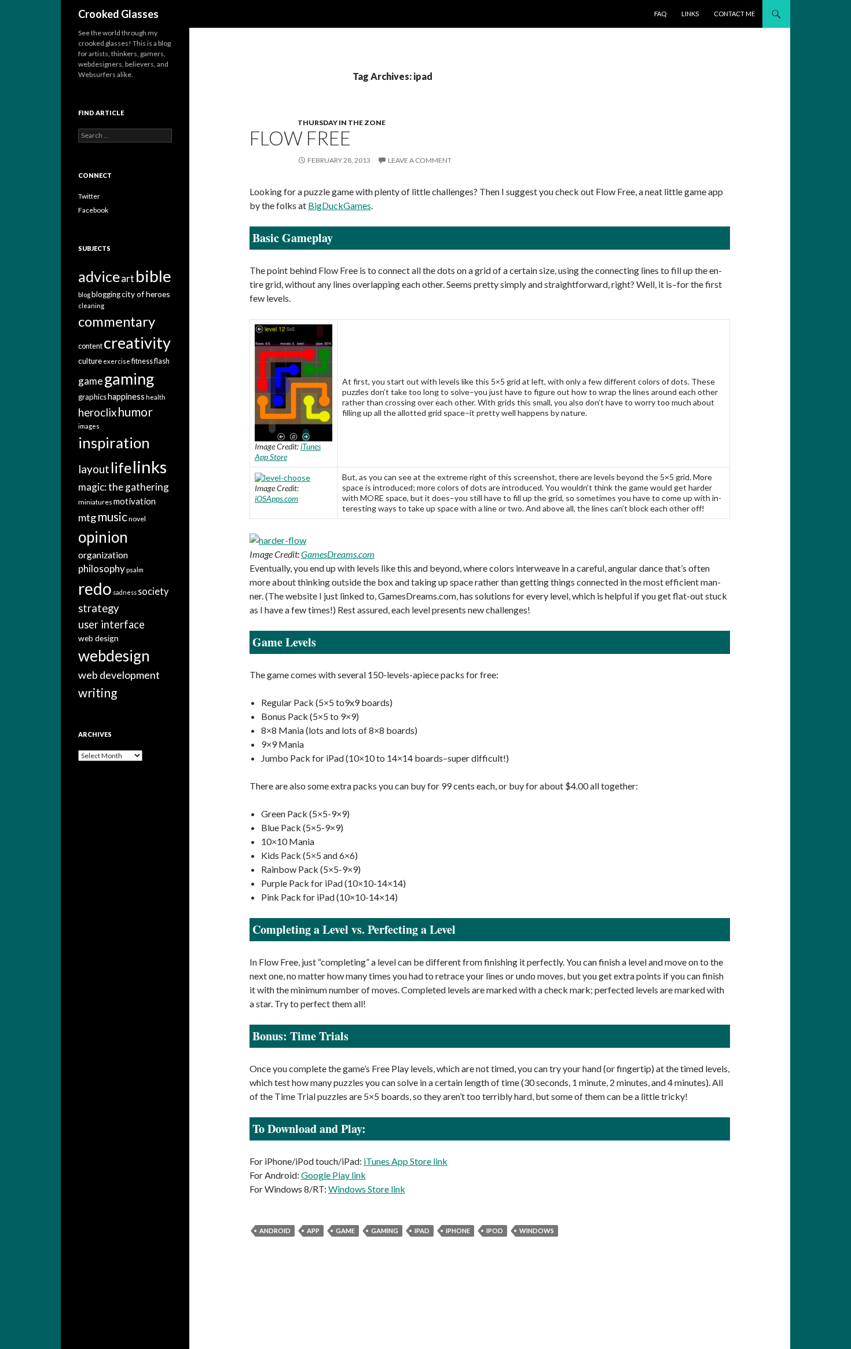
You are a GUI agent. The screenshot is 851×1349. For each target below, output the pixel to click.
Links (690, 13)
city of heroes (146, 294)
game (345, 1230)
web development (119, 674)
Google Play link (333, 1174)
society (153, 591)
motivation (134, 501)
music (112, 516)
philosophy (101, 568)
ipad (422, 1230)
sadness (125, 592)
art (127, 278)
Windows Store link (366, 1188)
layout (93, 469)
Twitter (89, 196)
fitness (142, 361)
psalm (135, 569)
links (150, 466)
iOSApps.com (276, 498)
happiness (126, 396)
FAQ (660, 13)
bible (153, 276)
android (275, 1230)
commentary (116, 321)
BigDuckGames (339, 205)
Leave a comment (420, 160)
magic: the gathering (123, 487)
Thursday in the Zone (342, 122)
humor (135, 412)
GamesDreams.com (338, 554)
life (121, 467)
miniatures (95, 502)
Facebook (93, 210)
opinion (103, 537)
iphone (458, 1230)
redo (95, 588)
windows (536, 1230)
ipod (494, 1230)
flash (162, 361)
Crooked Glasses (118, 14)
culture (90, 360)
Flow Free (300, 137)
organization (103, 555)
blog (84, 294)
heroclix (97, 412)
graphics (92, 396)
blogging (105, 294)
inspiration (114, 442)
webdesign (114, 655)
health (156, 397)
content (90, 346)
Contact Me (734, 13)
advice (99, 276)
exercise (116, 361)
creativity (137, 342)
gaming (384, 1230)
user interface (111, 624)
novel (137, 518)
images (89, 426)
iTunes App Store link (405, 1161)
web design (98, 638)
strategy (98, 608)
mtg (87, 517)
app (313, 1230)
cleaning (91, 305)
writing (97, 692)
